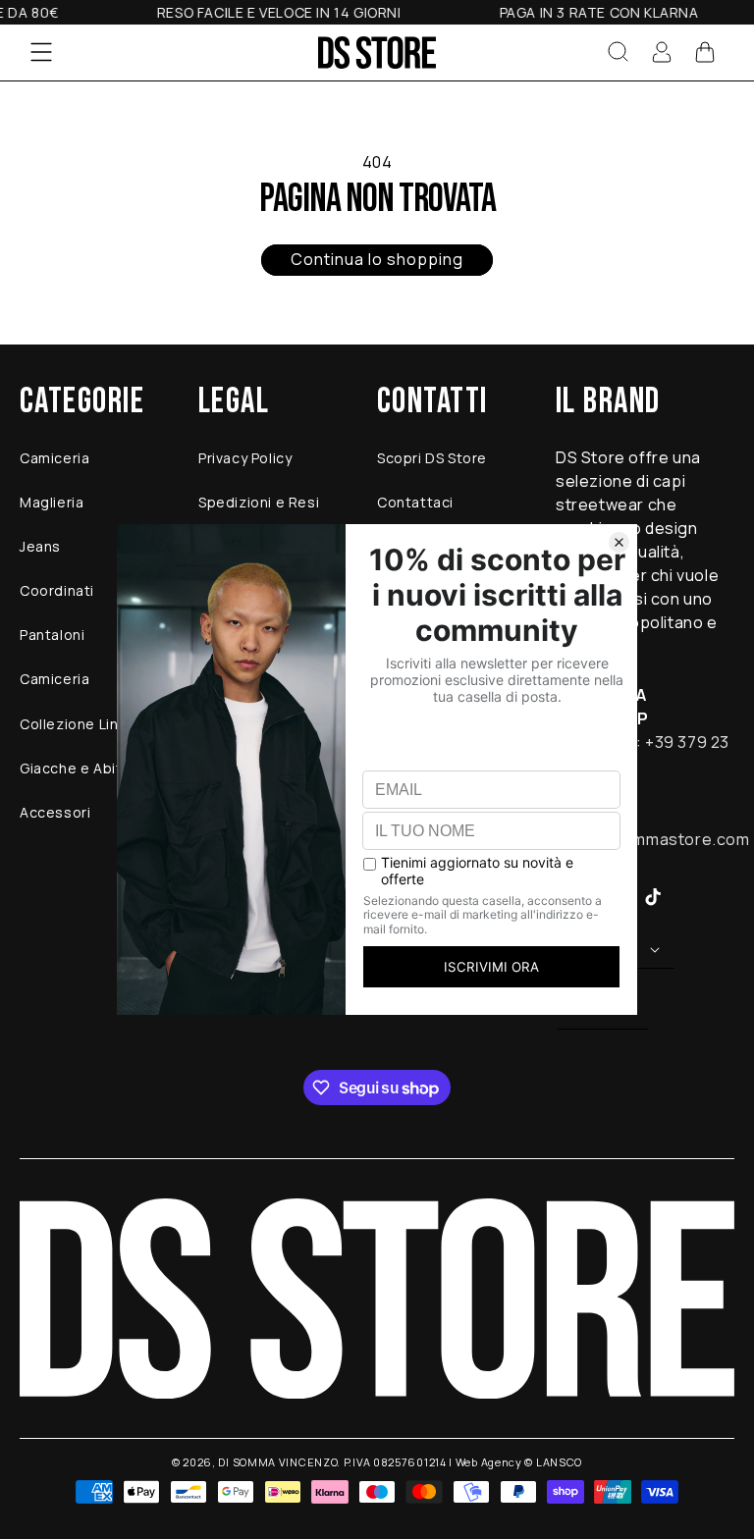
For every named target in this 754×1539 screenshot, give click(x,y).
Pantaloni (52, 634)
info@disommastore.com (653, 839)
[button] (41, 52)
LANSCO (559, 1462)
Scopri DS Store (432, 458)
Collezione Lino (74, 724)
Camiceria (54, 458)
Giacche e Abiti (73, 768)
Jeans (40, 546)
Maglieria (51, 502)
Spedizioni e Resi (258, 502)
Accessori (55, 812)
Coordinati (57, 590)
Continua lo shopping (377, 259)
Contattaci (415, 502)
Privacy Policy (245, 458)
